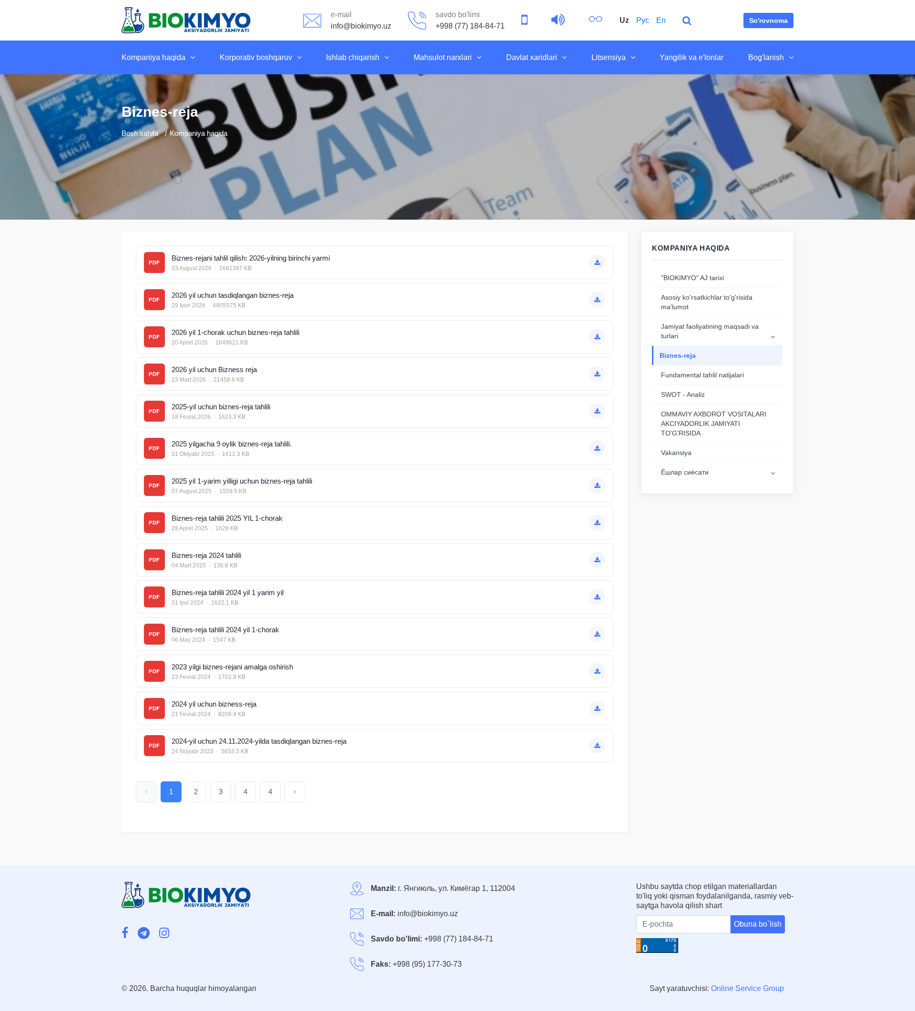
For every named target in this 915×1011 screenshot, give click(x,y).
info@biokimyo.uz (427, 914)
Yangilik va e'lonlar (691, 57)
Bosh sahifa (140, 133)
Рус (642, 20)
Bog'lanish (766, 57)
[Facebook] (125, 933)
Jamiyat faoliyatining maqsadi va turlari (710, 331)
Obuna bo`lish (758, 924)
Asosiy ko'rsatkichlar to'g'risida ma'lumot (706, 302)
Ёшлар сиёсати (685, 472)
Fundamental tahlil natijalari (702, 375)
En (661, 20)
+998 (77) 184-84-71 (458, 939)
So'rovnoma (768, 20)
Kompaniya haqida (153, 57)
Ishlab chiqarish (352, 57)
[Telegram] (144, 933)
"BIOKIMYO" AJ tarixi (692, 278)
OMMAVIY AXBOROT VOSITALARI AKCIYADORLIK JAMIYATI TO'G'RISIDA (713, 423)
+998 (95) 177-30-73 (427, 964)
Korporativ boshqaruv (256, 57)
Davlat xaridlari (531, 57)
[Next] (295, 791)
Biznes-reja (678, 355)
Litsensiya (608, 57)
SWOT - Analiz (683, 394)
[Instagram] (164, 933)
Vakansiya (676, 452)
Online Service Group (747, 988)
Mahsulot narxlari (443, 57)
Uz (624, 20)
